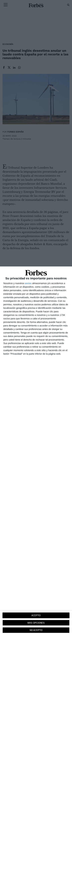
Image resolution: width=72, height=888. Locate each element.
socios (28, 283)
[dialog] (36, 577)
